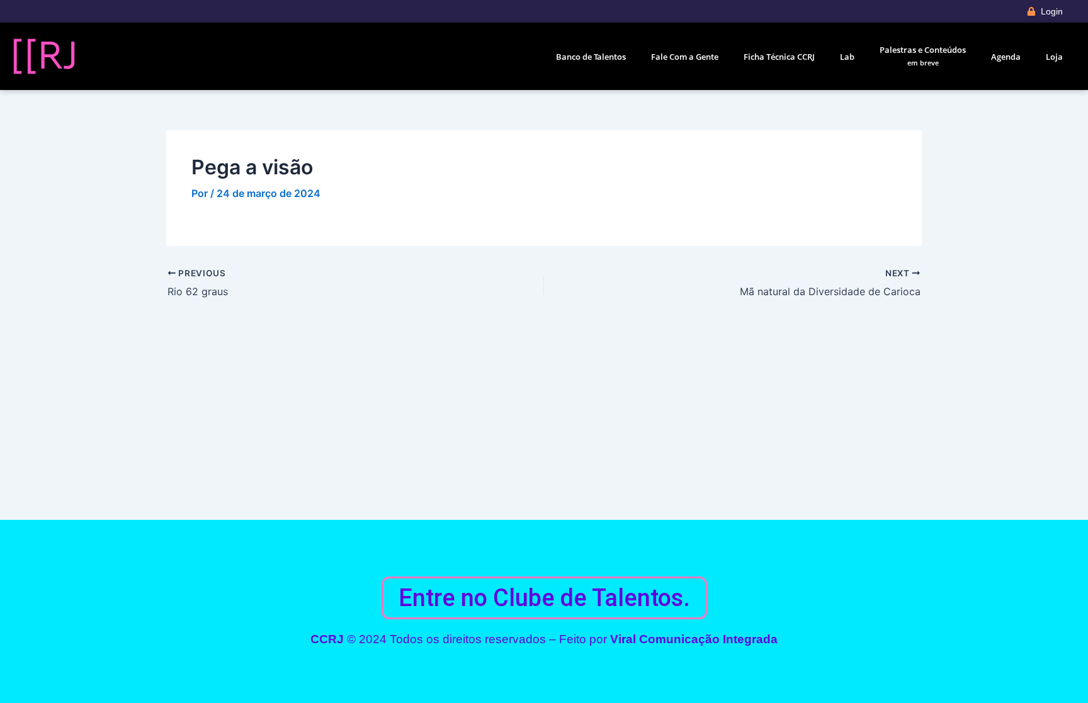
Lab (847, 56)
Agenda (1006, 56)
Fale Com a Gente (684, 56)
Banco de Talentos (591, 56)
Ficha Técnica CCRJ (779, 56)
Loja (1054, 56)
